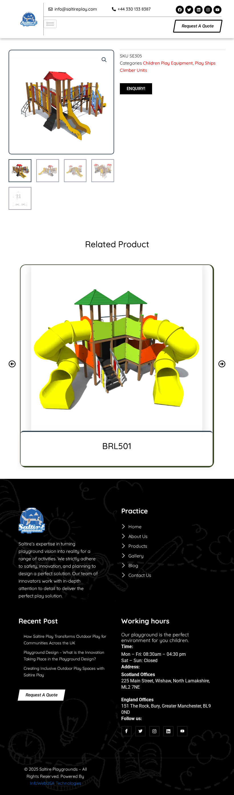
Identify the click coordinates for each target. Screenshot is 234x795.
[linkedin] (168, 731)
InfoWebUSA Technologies (55, 783)
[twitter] (140, 731)
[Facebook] (126, 731)
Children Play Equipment (168, 63)
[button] (104, 60)
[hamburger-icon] (50, 24)
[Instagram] (154, 731)
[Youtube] (182, 731)
